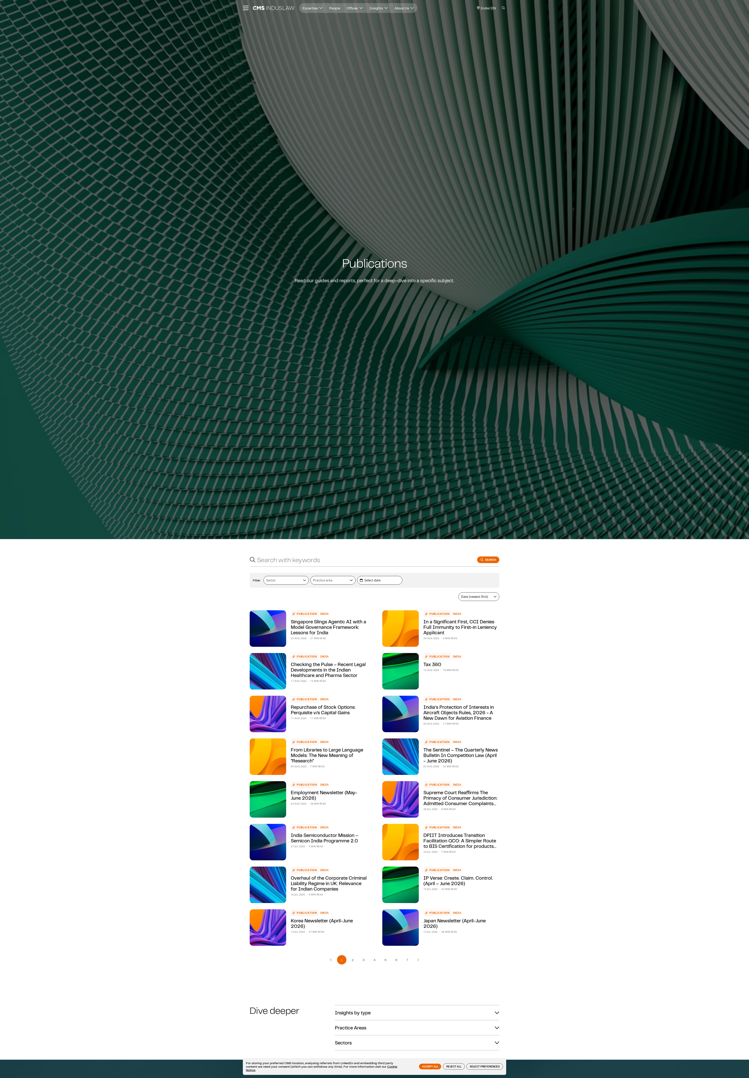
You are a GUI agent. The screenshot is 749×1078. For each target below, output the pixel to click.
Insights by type (353, 1013)
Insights (376, 8)
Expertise (310, 8)
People (334, 8)
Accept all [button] (430, 1066)
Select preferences (485, 1066)
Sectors (343, 1043)
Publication (307, 614)
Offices (353, 8)
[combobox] (359, 560)
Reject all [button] (453, 1066)
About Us (402, 8)
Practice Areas (350, 1028)
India (324, 614)
